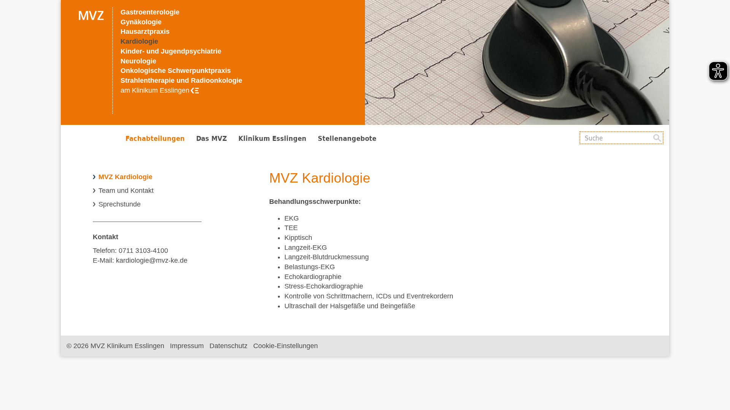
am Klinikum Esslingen (155, 90)
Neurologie (138, 61)
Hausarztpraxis (145, 31)
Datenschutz (228, 346)
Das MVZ (211, 138)
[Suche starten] (657, 137)
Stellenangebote (347, 138)
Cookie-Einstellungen (285, 346)
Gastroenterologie (150, 12)
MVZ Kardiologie (125, 177)
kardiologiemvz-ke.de (151, 260)
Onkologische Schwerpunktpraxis (176, 70)
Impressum (187, 346)
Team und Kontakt (126, 190)
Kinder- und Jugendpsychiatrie (171, 51)
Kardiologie (139, 41)
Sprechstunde (119, 204)
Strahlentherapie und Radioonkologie (181, 80)
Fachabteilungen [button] (155, 138)
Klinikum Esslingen (272, 138)
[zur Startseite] (87, 62)
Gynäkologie (141, 22)
